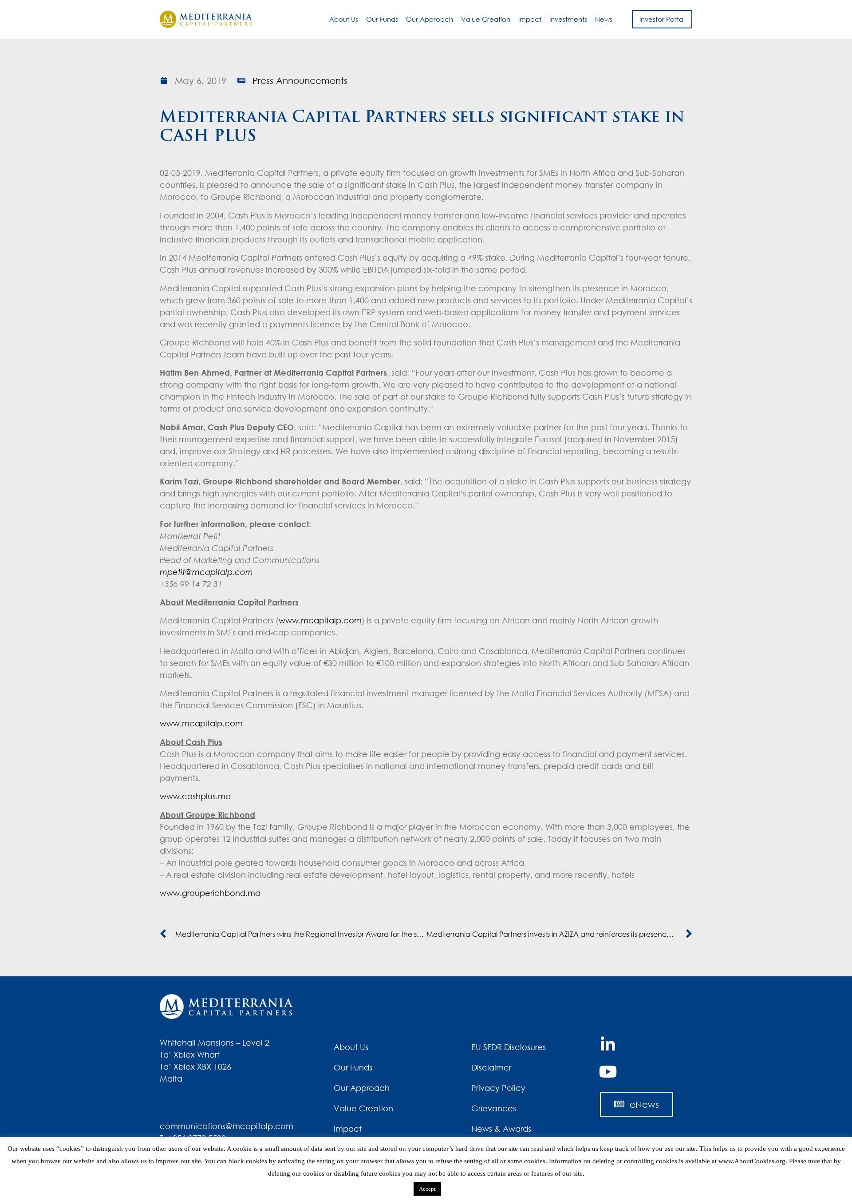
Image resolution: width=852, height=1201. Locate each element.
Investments (568, 19)
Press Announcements (299, 80)
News (603, 19)
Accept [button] (427, 1188)
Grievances (493, 1108)
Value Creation (485, 19)
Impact (529, 19)
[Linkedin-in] (608, 1045)
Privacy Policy (498, 1088)
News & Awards (501, 1129)
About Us (343, 19)
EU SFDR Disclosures (508, 1047)
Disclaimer (491, 1067)
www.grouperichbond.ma (210, 893)
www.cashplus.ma (195, 796)
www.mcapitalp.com (320, 620)
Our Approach (429, 19)
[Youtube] (608, 1072)
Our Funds (382, 19)
